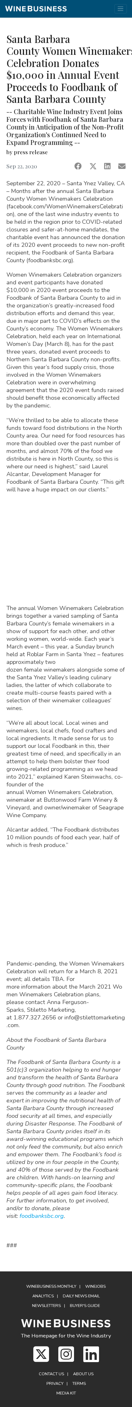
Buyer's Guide (85, 1306)
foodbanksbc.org (42, 1216)
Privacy (54, 1383)
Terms (79, 1383)
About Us (83, 1374)
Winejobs (95, 1286)
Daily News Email (81, 1296)
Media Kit (66, 1393)
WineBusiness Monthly (51, 1286)
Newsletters (46, 1306)
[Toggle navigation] (120, 8)
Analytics (43, 1296)
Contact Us (51, 1374)
